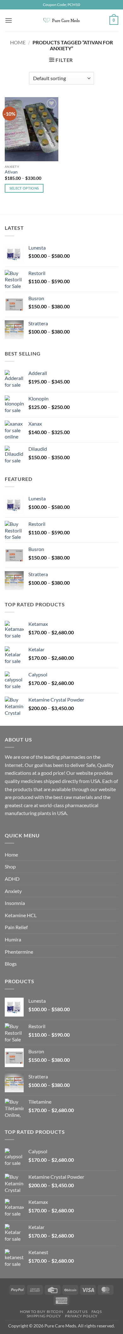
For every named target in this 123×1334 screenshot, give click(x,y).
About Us (77, 1311)
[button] (8, 20)
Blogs (11, 964)
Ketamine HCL (21, 915)
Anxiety (13, 891)
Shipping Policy (44, 1316)
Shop (10, 866)
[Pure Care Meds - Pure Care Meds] (61, 20)
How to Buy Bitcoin (41, 1311)
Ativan (11, 171)
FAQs (96, 1311)
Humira (13, 939)
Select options (24, 188)
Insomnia (15, 903)
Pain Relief (16, 927)
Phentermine (19, 952)
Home (18, 42)
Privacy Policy (81, 1316)
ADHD (12, 879)
